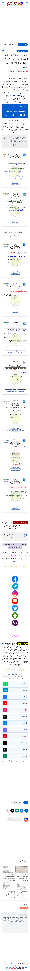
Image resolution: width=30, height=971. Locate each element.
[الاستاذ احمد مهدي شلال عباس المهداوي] (15, 3)
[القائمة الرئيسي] (27, 3)
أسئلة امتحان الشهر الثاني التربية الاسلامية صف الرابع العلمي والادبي (22, 878)
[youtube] (13, 968)
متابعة (5, 696)
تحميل (5, 756)
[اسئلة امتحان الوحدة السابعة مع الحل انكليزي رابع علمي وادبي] (8, 869)
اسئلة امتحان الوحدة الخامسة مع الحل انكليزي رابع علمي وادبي (9, 895)
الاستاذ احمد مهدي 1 (21, 71)
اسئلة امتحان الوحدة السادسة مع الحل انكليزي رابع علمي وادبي (22, 895)
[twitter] (19, 968)
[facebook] (16, 968)
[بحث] (3, 3)
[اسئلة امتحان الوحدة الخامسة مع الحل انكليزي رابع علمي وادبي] (8, 886)
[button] (21, 811)
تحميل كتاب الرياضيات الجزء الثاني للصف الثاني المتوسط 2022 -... (9, 44)
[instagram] (23, 968)
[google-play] (10, 968)
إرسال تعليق (23, 915)
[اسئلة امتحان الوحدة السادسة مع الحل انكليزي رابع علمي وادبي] (21, 886)
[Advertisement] (15, 25)
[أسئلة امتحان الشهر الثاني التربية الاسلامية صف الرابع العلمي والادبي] (21, 869)
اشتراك (5, 703)
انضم (5, 723)
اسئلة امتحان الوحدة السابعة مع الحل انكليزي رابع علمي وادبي (8, 878)
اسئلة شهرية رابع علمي (22, 51)
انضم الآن (5, 683)
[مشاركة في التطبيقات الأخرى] (8, 811)
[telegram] (7, 968)
